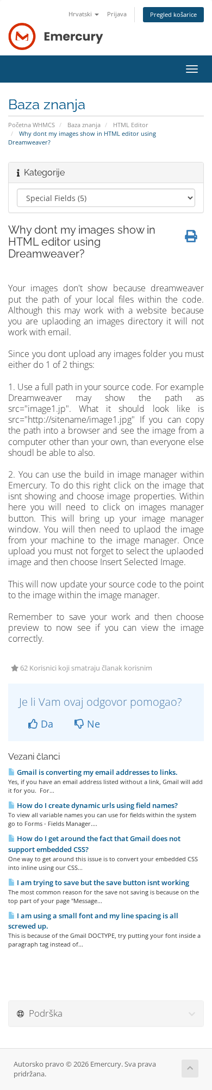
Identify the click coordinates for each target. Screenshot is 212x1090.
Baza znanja (84, 125)
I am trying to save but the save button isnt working (102, 882)
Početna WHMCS (31, 125)
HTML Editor (130, 125)
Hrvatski (80, 14)
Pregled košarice (173, 14)
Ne (92, 723)
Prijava (117, 14)
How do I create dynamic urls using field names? (96, 805)
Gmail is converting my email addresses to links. (96, 772)
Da (45, 723)
